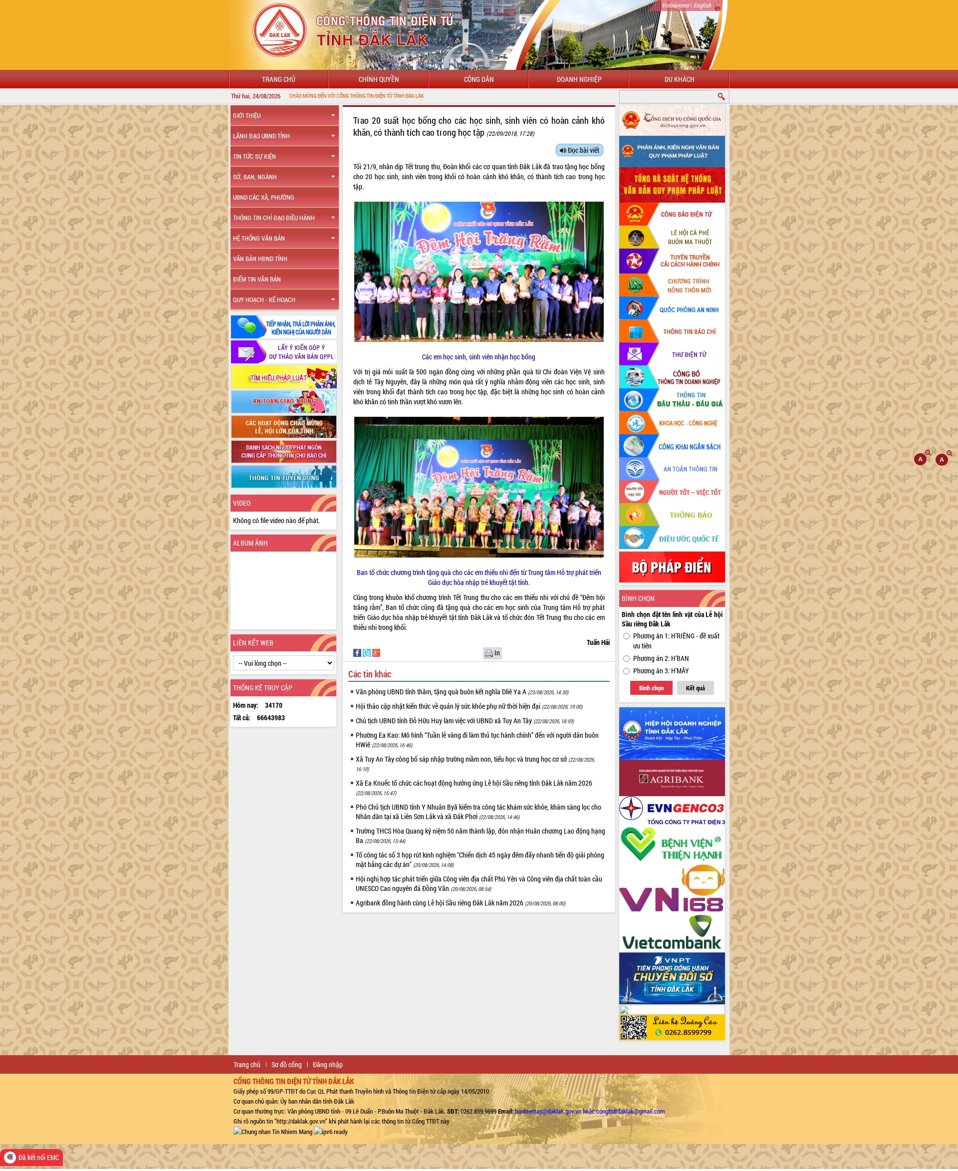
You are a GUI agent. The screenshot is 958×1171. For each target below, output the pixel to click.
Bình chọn (651, 687)
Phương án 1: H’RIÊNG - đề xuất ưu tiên (676, 640)
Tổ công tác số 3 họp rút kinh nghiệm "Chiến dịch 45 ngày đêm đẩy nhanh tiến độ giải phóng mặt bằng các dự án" (480, 859)
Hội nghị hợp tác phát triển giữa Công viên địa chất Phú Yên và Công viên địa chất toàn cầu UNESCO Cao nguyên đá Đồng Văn (479, 883)
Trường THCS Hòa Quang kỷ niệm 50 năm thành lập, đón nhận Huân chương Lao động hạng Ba (480, 835)
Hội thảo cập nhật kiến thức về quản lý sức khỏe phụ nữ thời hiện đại (469, 706)
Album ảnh (250, 543)
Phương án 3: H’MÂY (661, 670)
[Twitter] (367, 652)
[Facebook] (358, 652)
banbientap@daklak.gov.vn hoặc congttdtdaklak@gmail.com (590, 1111)
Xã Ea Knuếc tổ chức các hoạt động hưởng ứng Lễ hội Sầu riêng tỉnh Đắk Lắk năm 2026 (474, 787)
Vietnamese (675, 5)
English (702, 5)
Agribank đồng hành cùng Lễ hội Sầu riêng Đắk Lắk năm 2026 (460, 902)
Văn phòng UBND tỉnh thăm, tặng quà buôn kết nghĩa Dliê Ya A (462, 691)
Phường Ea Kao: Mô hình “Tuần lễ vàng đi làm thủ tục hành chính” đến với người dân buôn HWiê (477, 739)
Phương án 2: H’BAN (661, 658)
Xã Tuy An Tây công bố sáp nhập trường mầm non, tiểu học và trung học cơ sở (475, 763)
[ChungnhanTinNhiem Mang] (273, 1131)
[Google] (376, 652)
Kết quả (695, 687)
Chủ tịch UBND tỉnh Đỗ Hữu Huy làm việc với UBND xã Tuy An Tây (465, 720)
